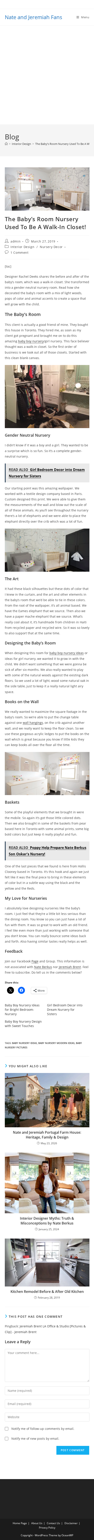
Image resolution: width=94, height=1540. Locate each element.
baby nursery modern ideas (56, 1043)
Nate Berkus (43, 967)
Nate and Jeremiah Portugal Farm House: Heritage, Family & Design (47, 1135)
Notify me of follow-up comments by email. (42, 1429)
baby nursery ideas (24, 1043)
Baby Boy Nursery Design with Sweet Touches (23, 1023)
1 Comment (19, 252)
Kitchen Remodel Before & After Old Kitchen (47, 1291)
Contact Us (53, 1523)
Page (34, 961)
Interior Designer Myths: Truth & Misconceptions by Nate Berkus (47, 1221)
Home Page (20, 1523)
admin (15, 241)
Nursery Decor (51, 247)
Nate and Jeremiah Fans (33, 17)
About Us (36, 1523)
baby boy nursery (31, 341)
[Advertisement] (47, 75)
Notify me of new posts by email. (35, 1438)
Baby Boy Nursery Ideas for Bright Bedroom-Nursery (22, 1009)
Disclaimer (71, 1523)
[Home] (6, 144)
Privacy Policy (47, 1527)
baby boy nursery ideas (66, 653)
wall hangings (33, 723)
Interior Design (22, 247)
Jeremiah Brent (70, 967)
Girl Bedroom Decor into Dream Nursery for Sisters (64, 1009)
